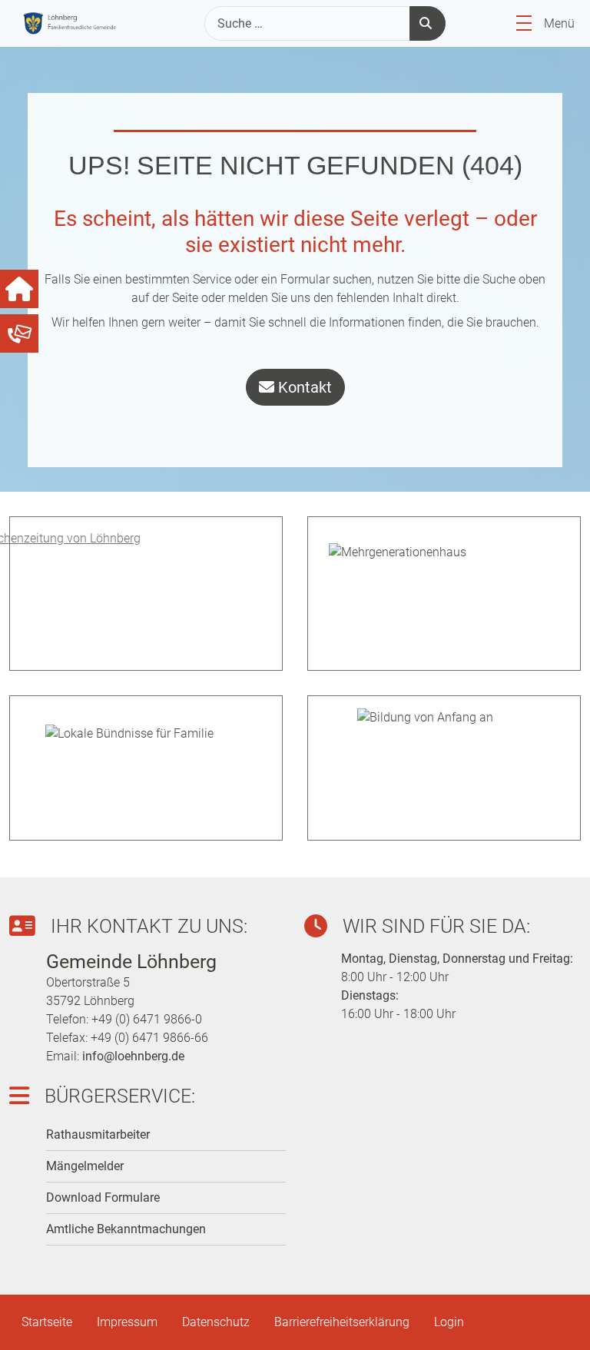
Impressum (127, 1322)
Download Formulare (103, 1197)
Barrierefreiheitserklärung (341, 1322)
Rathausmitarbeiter (98, 1134)
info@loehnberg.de (133, 1056)
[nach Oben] (559, 1319)
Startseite (47, 1322)
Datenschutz (216, 1322)
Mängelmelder (85, 1166)
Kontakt (303, 387)
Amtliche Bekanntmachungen (126, 1229)
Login (449, 1322)
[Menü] (524, 23)
